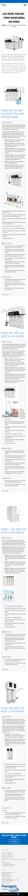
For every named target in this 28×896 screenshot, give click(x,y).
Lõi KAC (12, 155)
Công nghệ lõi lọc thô (6, 862)
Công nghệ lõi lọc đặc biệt (7, 865)
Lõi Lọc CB (11, 143)
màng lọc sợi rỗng (14, 249)
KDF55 (21, 643)
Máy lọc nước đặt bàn (6, 854)
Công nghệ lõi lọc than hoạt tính (8, 864)
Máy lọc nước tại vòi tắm (7, 857)
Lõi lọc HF (11, 148)
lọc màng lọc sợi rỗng (9, 727)
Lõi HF (11, 734)
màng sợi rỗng (20, 148)
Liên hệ (14, 841)
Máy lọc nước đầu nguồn (7, 852)
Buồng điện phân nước (14, 165)
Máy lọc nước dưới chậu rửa (8, 856)
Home (3, 25)
